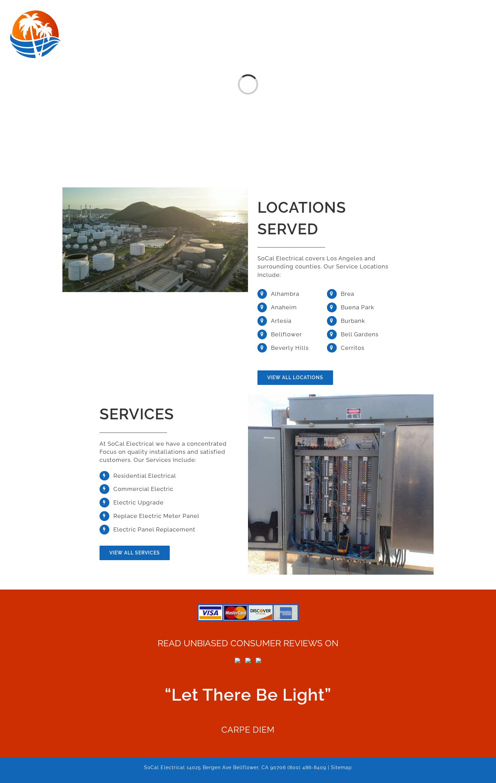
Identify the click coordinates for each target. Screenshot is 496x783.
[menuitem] (167, 14)
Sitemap (341, 767)
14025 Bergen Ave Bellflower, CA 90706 (236, 767)
